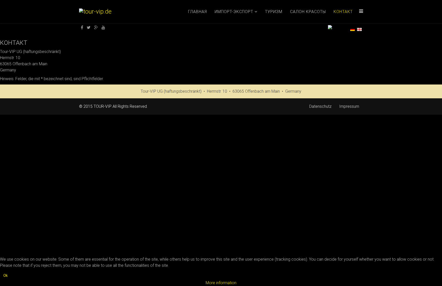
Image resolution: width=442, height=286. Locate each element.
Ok (5, 275)
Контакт (343, 11)
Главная (197, 11)
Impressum (349, 106)
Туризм (273, 11)
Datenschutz (320, 106)
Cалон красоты (308, 11)
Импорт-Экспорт (234, 11)
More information (221, 282)
